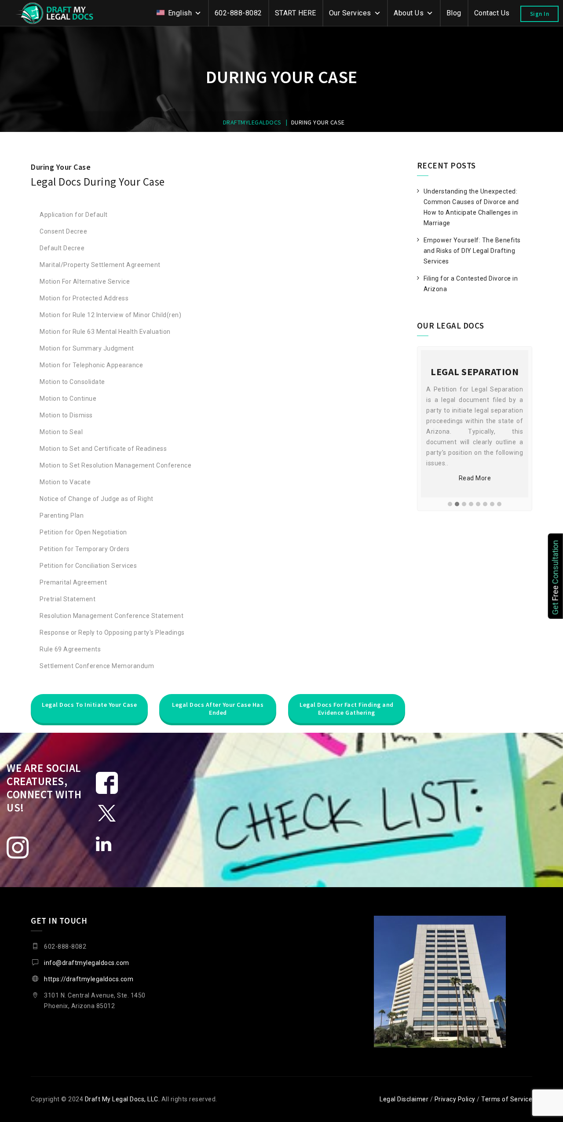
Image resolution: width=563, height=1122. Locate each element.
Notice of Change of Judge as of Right (97, 498)
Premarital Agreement (73, 582)
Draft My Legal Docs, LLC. (122, 1099)
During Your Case (61, 167)
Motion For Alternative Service (85, 281)
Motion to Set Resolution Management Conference (115, 465)
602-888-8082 (238, 13)
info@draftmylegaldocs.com (86, 962)
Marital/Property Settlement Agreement (100, 264)
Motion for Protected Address (84, 298)
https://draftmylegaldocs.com (88, 979)
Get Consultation (555, 577)
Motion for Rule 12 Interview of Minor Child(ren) (110, 314)
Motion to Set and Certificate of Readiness (103, 448)
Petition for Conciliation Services (88, 565)
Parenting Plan (62, 515)
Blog (453, 13)
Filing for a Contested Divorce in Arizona (471, 283)
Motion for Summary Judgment (87, 348)
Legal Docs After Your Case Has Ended (217, 708)
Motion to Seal (61, 431)
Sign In (539, 14)
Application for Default (74, 214)
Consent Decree (63, 231)
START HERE (295, 13)
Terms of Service (506, 1099)
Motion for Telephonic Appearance (91, 365)
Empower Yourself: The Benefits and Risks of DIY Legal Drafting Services (472, 251)
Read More (475, 478)
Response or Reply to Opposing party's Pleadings (112, 632)
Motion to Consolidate (72, 381)
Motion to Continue (68, 398)
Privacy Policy (455, 1099)
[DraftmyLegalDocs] (54, 13)
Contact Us (492, 13)
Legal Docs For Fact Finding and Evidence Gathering (347, 708)
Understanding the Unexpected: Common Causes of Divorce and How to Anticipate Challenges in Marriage (471, 207)
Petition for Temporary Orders (85, 548)
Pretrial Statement (67, 599)
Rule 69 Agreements (70, 649)
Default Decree (62, 248)
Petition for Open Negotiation (83, 532)
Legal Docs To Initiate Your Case (89, 705)
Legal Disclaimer (404, 1099)
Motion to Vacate (65, 482)
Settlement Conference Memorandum (97, 665)
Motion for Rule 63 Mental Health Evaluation (105, 331)
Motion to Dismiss (66, 415)
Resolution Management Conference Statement (111, 615)
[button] (449, 504)
